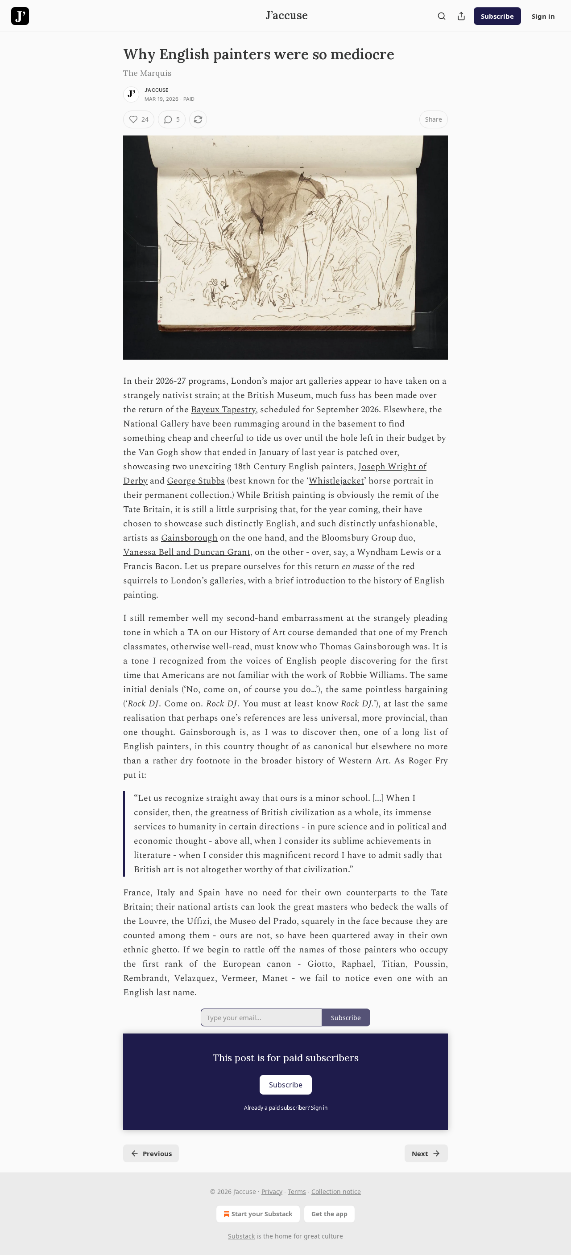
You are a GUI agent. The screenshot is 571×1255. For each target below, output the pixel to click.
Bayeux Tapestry (223, 409)
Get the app (329, 1214)
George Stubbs (196, 481)
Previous (157, 1153)
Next (420, 1153)
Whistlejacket (336, 481)
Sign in (543, 16)
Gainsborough (189, 538)
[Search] (442, 16)
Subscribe (497, 16)
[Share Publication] (461, 16)
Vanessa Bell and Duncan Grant (186, 552)
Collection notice (336, 1191)
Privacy (271, 1191)
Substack (241, 1236)
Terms (297, 1191)
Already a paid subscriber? (285, 1107)
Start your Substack (262, 1214)
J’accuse (157, 90)
